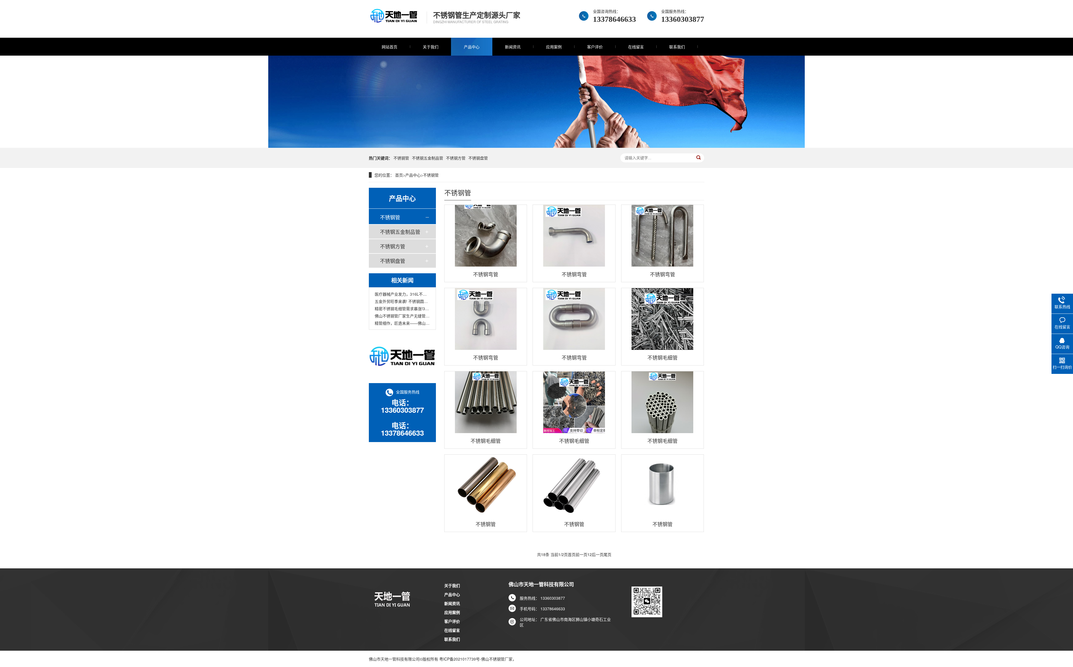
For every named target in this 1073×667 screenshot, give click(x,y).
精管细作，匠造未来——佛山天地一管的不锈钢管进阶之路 (402, 323)
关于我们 (430, 46)
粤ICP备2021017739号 (459, 659)
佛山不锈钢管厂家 (496, 659)
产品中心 (471, 46)
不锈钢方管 (456, 158)
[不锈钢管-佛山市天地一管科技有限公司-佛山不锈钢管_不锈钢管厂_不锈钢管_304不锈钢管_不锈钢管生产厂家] (393, 18)
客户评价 (595, 46)
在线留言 (636, 46)
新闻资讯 (513, 46)
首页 (399, 175)
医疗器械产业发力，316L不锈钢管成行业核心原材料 (402, 294)
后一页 (598, 554)
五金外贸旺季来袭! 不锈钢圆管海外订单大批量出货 (402, 301)
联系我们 (677, 46)
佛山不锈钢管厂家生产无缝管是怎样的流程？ (402, 316)
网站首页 (389, 46)
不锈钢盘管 (478, 158)
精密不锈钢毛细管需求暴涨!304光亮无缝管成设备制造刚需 (402, 308)
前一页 (581, 554)
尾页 (607, 554)
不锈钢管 (401, 158)
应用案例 (554, 46)
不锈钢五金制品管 (427, 158)
